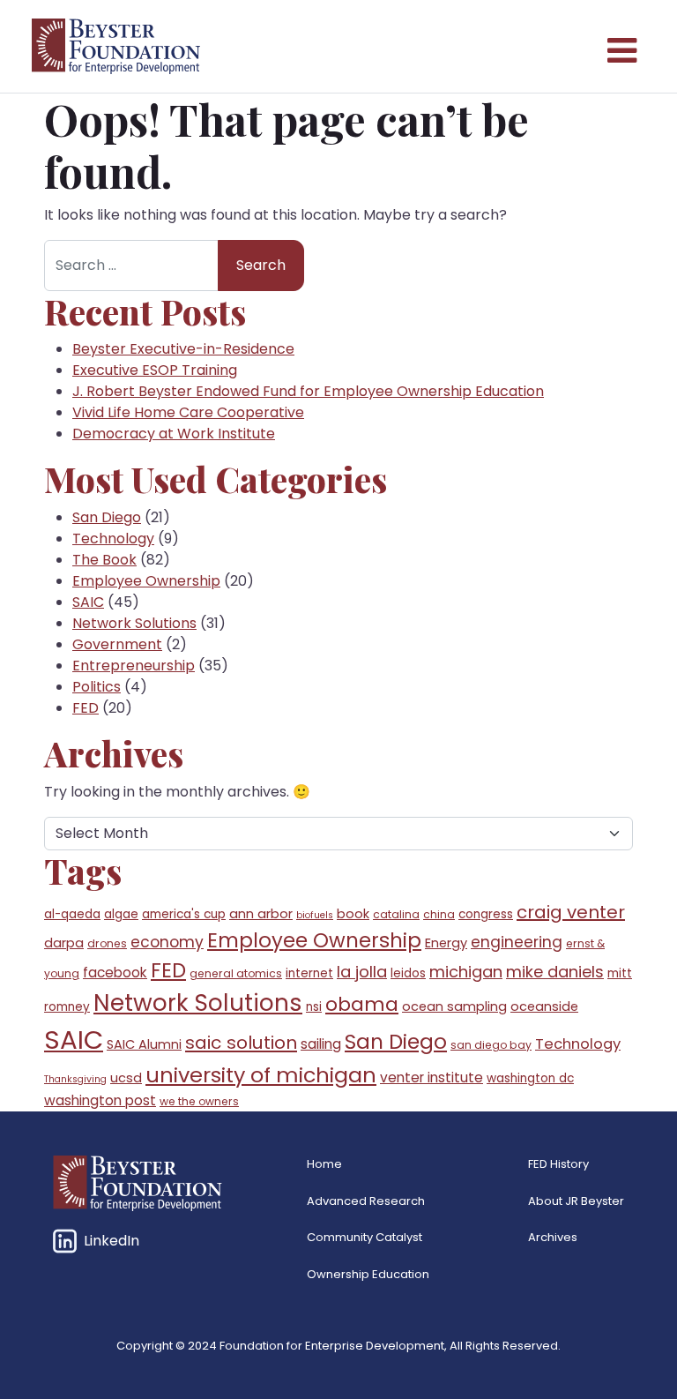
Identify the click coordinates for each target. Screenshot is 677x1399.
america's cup (184, 914)
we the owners (199, 1101)
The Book (104, 560)
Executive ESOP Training (154, 370)
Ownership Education (368, 1274)
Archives (552, 1237)
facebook (115, 972)
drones (107, 943)
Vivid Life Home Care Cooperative (188, 412)
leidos (408, 973)
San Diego (106, 517)
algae (121, 914)
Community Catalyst (364, 1237)
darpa (64, 943)
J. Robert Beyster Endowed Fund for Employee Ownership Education (308, 391)
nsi (314, 1007)
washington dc (530, 1078)
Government (117, 644)
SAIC (88, 602)
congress (485, 914)
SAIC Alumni (144, 1044)
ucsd (126, 1078)
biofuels (314, 915)
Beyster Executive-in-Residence (183, 349)
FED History (558, 1164)
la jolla (362, 972)
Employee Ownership (146, 581)
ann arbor (261, 914)
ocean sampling (454, 1006)
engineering (516, 942)
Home (324, 1164)
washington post (100, 1100)
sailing (321, 1044)
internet (309, 973)
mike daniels (555, 972)
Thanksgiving (75, 1079)
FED (85, 708)
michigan (465, 972)
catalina (396, 914)
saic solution (241, 1042)
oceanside (544, 1006)
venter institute (431, 1077)
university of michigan (260, 1074)
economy (167, 942)
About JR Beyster (576, 1201)
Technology (113, 538)
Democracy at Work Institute (173, 433)
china (439, 914)
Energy (446, 943)
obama (361, 1004)
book (353, 914)
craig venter (571, 912)
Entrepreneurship (133, 665)
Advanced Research (366, 1201)
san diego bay (491, 1044)
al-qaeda (72, 914)
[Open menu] (620, 46)
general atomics (236, 973)
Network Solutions (134, 623)
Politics (96, 687)
